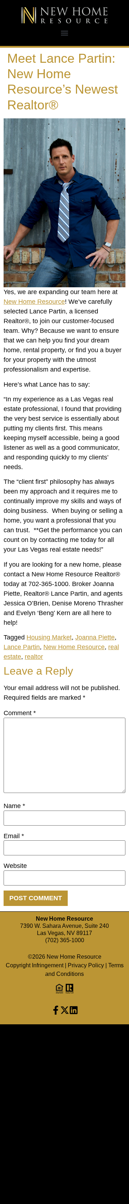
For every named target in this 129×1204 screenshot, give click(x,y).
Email (14, 836)
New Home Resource (34, 301)
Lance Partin (22, 647)
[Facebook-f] (55, 1010)
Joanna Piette (95, 637)
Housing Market (49, 637)
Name (14, 806)
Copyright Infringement (34, 965)
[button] (65, 33)
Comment (20, 713)
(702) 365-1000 (64, 940)
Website (15, 866)
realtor (34, 656)
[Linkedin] (73, 1010)
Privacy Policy (86, 965)
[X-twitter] (64, 1010)
